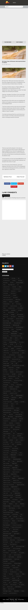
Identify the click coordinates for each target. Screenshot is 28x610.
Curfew (4, 354)
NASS (4, 461)
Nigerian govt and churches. (8, 484)
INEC (20, 420)
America (4, 301)
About (7, 599)
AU (17, 312)
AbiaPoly (12, 282)
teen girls (5, 569)
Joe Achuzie (14, 437)
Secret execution (6, 548)
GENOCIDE (13, 399)
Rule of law (17, 542)
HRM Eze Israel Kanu (7, 410)
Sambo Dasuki (6, 546)
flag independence (7, 391)
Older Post (20, 177)
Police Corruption (19, 518)
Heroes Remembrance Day (8, 408)
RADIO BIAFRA (15, 531)
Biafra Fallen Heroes (7, 322)
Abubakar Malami (19, 282)
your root (5, 593)
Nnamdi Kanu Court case (8, 495)
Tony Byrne (11, 573)
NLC (11, 493)
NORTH (11, 497)
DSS (16, 363)
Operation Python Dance (8, 512)
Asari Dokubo (6, 310)
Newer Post (8, 177)
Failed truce (15, 382)
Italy (9, 435)
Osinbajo (5, 516)
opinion (17, 512)
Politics (13, 520)
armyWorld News (11, 308)
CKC (20, 344)
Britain (21, 333)
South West (5, 561)
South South (16, 559)
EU (22, 376)
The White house (13, 571)
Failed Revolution (6, 382)
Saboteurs (5, 544)
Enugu (4, 376)
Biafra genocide (17, 322)
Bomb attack (5, 333)
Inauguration (5, 420)
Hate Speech (5, 405)
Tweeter (14, 183)
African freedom (6, 288)
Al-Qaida (14, 295)
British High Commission (16, 335)
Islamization (19, 433)
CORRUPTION (5, 350)
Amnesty (11, 301)
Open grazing (11, 510)
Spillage (13, 565)
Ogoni (16, 503)
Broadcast (5, 337)
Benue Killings (6, 320)
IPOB (12, 427)
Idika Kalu (11, 414)
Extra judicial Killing (7, 380)
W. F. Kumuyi (21, 584)
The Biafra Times (17, 598)
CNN (4, 346)
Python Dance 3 (6, 531)
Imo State (15, 418)
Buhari (11, 337)
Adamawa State (6, 286)
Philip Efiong (5, 518)
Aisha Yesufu (13, 293)
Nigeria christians (6, 469)
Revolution (5, 539)
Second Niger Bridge (20, 546)
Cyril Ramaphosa (12, 354)
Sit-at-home (21, 552)
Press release (13, 522)
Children (5, 342)
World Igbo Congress (7, 591)
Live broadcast (6, 450)
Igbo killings (10, 416)
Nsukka (21, 499)
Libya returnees (15, 448)
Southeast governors (7, 563)
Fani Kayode (5, 384)
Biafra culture (19, 320)
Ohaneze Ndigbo (16, 505)
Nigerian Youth (15, 491)
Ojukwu (4, 508)
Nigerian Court (16, 480)
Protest (4, 529)
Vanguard (15, 582)
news (13, 461)
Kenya (13, 444)
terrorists (17, 569)
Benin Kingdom (10, 318)
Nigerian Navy (6, 486)
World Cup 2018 (11, 588)
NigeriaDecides (6, 478)
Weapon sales (10, 586)
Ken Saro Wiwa (18, 442)
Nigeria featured (15, 471)
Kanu (12, 442)
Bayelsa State (21, 316)
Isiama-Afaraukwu (7, 433)
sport (19, 565)
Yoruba (22, 591)
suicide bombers (6, 567)
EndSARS (19, 374)
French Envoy (5, 395)
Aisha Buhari (5, 293)
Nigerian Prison (16, 488)
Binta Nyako (18, 329)
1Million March (6, 278)
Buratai (16, 337)
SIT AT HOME (13, 552)
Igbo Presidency (18, 416)
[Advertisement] (14, 25)
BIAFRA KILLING (16, 325)
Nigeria (16, 465)
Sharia (4, 550)
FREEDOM (5, 393)
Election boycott (19, 371)
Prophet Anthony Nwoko (16, 527)
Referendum (5, 535)
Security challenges (17, 548)
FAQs (16, 599)
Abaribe (14, 280)
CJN (16, 344)
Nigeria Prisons (16, 476)
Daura (15, 357)
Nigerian (13, 478)
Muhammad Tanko (7, 459)
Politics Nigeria (21, 520)
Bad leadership (20, 314)
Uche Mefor (18, 576)
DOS (12, 363)
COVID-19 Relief (21, 350)
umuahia (13, 578)
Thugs (20, 571)
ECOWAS (18, 367)
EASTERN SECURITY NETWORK (18, 365)
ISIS (14, 433)
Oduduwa (11, 503)
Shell (19, 550)
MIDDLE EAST (13, 454)
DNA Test (20, 361)
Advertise (12, 599)
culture (23, 352)
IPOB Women (5, 431)
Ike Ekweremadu (6, 418)
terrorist (11, 569)
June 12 (21, 440)
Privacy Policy (21, 599)
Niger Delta (14, 463)
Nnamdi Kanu (17, 493)
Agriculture (13, 291)
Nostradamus (15, 499)
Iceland (4, 414)
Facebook (8, 183)
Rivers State (12, 539)
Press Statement (6, 525)
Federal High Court (13, 388)
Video (20, 582)
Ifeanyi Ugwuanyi (18, 414)
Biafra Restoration (19, 327)
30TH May (13, 278)
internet (19, 425)
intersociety (5, 427)
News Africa (19, 461)
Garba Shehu (5, 399)
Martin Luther (6, 452)
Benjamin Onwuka (19, 318)
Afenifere (14, 286)
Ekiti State (5, 371)
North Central (18, 497)
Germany (16, 401)
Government (5, 403)
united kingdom (6, 580)
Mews (21, 452)
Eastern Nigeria (6, 365)
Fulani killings (6, 397)
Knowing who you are (7, 446)
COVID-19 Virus (6, 352)
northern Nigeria (6, 499)
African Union (6, 291)
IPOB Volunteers (16, 429)
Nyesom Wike (6, 501)
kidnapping (19, 444)
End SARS (13, 374)
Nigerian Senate (6, 491)
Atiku (4, 312)
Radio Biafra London (7, 533)
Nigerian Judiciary (20, 484)
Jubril (17, 440)
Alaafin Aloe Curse (7, 297)
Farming (12, 384)
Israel (4, 435)
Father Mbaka (19, 384)
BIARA (12, 329)
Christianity (21, 342)
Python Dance (15, 529)
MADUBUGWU (14, 450)
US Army (4, 582)
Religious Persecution (7, 537)
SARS (12, 546)
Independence (14, 420)
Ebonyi (4, 367)
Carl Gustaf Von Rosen (7, 340)
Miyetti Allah (5, 457)
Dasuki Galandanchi (7, 357)
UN (18, 578)
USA (9, 582)
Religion (12, 535)
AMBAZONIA (17, 299)
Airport (19, 291)
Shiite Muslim (6, 552)
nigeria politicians (7, 476)
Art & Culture (20, 308)
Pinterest (14, 186)
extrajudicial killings (18, 380)
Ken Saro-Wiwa (6, 444)
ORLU (21, 514)
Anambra (17, 301)
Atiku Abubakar (11, 312)
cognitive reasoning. (18, 346)
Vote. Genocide (13, 584)
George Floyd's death (7, 401)
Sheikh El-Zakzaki (11, 550)
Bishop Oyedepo (6, 331)
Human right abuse (7, 412)
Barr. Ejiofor (13, 316)
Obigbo (4, 503)
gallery (20, 397)
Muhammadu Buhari (17, 459)
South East (19, 556)
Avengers (13, 314)
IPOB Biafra (17, 427)
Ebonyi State (11, 367)
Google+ (21, 183)
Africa (20, 286)
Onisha (19, 508)
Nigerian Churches (6, 480)
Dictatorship (13, 361)
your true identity (13, 593)
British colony (6, 335)
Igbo (4, 416)
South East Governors (7, 559)
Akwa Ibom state (6, 295)
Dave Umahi (20, 357)
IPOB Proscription (6, 429)
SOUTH (4, 556)
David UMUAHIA (6, 359)
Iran (11, 431)
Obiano (19, 501)
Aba (18, 278)
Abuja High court (11, 284)
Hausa (12, 405)
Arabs (21, 305)
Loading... (4, 255)
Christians (5, 344)
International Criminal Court (9, 425)
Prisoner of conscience (17, 525)
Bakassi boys (5, 316)
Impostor (21, 418)
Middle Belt (5, 454)
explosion (11, 378)
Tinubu (4, 573)
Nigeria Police (14, 474)
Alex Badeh (15, 297)
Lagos (15, 446)
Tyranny (4, 576)
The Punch (5, 571)
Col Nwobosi (5, 348)
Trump (23, 573)
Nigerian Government (17, 482)
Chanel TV (17, 340)
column (12, 348)
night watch (5, 493)
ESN (19, 376)
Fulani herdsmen (19, 395)
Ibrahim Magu (16, 412)
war (4, 586)
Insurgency (17, 423)
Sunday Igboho (15, 567)
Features (17, 386)
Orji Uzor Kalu (15, 514)
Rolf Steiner (5, 542)
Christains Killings (12, 342)
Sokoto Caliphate (17, 554)
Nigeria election (6, 471)
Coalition (9, 346)
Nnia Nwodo (17, 495)
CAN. (21, 337)
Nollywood (5, 497)
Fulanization (13, 397)
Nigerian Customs (6, 482)
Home (4, 599)
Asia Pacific (13, 310)
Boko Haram (14, 331)
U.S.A (13, 576)
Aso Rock (20, 310)
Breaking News (14, 333)
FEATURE (5, 386)
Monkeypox (13, 457)
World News (16, 591)
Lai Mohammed (6, 448)
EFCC (17, 369)
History (17, 408)
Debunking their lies (16, 359)
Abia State (5, 282)
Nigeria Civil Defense (17, 469)
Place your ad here (6, 254)
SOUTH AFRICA (11, 556)
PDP (10, 516)
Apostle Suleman (13, 305)
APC (13, 303)
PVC (9, 529)
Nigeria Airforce (6, 467)
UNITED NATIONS (15, 580)
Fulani (12, 395)
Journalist (11, 440)
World (4, 588)
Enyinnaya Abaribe (11, 376)
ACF (18, 284)
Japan (13, 435)
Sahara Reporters (13, 544)
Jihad (9, 437)
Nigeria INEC (5, 474)
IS (15, 431)
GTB (17, 403)
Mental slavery (14, 452)
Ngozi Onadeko (6, 463)
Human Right (16, 410)
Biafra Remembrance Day (8, 327)
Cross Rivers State (15, 352)
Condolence (18, 348)
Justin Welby (5, 442)
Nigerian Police (14, 486)
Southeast (12, 561)
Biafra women (6, 329)
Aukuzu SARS (5, 314)
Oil (23, 505)
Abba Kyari (20, 280)
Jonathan (5, 440)
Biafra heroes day (6, 325)
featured (11, 386)
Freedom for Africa (13, 393)
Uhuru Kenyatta (6, 578)
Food (14, 391)
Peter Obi (15, 516)
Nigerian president (7, 488)
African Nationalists (16, 288)
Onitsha (4, 510)
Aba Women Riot (6, 280)
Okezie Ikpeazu (12, 508)
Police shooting (6, 520)
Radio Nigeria (16, 533)
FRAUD (19, 391)
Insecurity (11, 423)
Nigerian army (21, 478)
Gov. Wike (22, 401)
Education (11, 369)
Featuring (5, 388)
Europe (4, 378)
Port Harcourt (5, 522)
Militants (20, 454)
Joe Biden (21, 437)
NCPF (9, 461)
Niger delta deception (7, 465)
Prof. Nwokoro (6, 527)
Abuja (4, 284)
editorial (5, 369)
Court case (13, 350)
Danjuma (19, 354)
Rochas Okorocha (20, 539)
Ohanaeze (22, 503)
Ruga (12, 542)
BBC (4, 318)
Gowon (12, 403)
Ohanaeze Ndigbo (7, 505)
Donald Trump (6, 363)
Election (12, 371)
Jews (4, 437)
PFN (20, 516)
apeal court (5, 305)
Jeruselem (19, 435)
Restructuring (17, 537)
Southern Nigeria (17, 563)
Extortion (17, 378)
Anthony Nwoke (6, 303)
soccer (10, 554)
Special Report (6, 565)
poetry (12, 518)
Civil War (11, 344)
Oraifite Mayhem (6, 514)
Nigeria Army (14, 467)
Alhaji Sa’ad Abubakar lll (8, 299)
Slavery (4, 554)
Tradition (17, 573)
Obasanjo (13, 501)
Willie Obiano (18, 586)
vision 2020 (5, 584)
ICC (22, 412)
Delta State (5, 361)
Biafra (13, 320)
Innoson (4, 423)
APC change (18, 303)
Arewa (4, 308)
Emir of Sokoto (6, 374)
